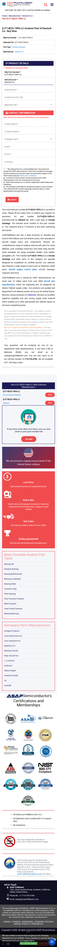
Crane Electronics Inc (13, 635)
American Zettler (11, 675)
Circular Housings (18, 47)
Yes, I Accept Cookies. (28, 943)
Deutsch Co (27, 15)
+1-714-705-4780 (27, 895)
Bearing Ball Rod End (13, 574)
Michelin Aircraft (11, 650)
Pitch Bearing (10, 593)
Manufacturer (15, 15)
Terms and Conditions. (28, 175)
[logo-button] (17, 5)
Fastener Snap (10, 588)
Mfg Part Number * (13, 72)
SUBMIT (13, 199)
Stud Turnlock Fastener (14, 598)
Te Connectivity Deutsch (12, 395)
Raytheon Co (9, 645)
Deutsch (6, 403)
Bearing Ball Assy (11, 613)
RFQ (50, 394)
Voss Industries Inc (12, 640)
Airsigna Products (12, 631)
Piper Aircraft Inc (11, 655)
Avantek (7, 685)
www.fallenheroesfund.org (29, 874)
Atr (5, 680)
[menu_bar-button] (52, 4)
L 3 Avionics (9, 660)
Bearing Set (9, 564)
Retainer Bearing (11, 569)
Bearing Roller (10, 583)
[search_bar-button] (45, 4)
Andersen (8, 665)
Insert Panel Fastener (13, 608)
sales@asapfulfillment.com (27, 899)
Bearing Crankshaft (12, 579)
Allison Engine (10, 670)
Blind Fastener (10, 603)
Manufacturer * (11, 79)
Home (4, 15)
